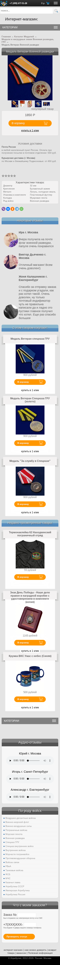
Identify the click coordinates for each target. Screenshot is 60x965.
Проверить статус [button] (17, 936)
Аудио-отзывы (30, 742)
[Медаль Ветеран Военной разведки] (30, 77)
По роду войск (30, 811)
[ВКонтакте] (8, 209)
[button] (56, 11)
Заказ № (10, 914)
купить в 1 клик (30, 130)
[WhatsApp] (21, 209)
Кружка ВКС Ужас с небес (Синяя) (30, 656)
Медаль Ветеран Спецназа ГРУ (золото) (30, 400)
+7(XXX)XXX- (13, 924)
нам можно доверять (35, 950)
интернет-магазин (13, 950)
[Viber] (3, 209)
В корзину (23, 382)
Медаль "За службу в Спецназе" (30, 461)
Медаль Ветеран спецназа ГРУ (30, 338)
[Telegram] (17, 209)
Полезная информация (40, 953)
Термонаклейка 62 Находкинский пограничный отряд (30, 534)
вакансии (21, 953)
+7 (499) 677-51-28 (18, 3)
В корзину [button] (18, 123)
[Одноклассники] (12, 209)
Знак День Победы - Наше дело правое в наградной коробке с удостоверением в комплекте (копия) (30, 597)
